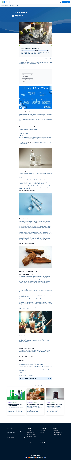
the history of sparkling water (24, 60)
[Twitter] (44, 442)
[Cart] (60, 2)
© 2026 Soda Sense (20, 453)
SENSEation (29, 430)
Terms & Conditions (28, 453)
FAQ (27, 444)
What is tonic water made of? (27, 74)
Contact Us (29, 446)
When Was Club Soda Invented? (29, 243)
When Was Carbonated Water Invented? (30, 145)
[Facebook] (42, 442)
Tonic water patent (25, 76)
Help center (29, 442)
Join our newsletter (11, 435)
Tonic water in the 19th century (27, 73)
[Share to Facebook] (48, 378)
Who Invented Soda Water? (28, 356)
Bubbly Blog (6, 5)
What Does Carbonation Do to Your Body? (54, 404)
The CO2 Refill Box (30, 432)
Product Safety (46, 453)
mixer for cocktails (38, 58)
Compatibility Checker (31, 436)
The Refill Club (18, 2)
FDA (45, 239)
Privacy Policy (34, 453)
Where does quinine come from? (27, 78)
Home (2, 5)
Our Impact (24, 2)
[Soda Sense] (16, 428)
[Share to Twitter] (50, 378)
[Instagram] (40, 442)
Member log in (66, 2)
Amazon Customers (57, 434)
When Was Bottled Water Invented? (30, 190)
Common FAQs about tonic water (27, 79)
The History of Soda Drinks (28, 123)
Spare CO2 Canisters (31, 434)
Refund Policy (40, 453)
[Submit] (24, 437)
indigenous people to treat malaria (42, 222)
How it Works (42, 430)
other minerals (30, 142)
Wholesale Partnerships (58, 432)
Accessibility (52, 453)
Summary (23, 81)
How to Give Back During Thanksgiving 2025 (35, 404)
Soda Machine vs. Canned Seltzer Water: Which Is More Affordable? (15, 405)
